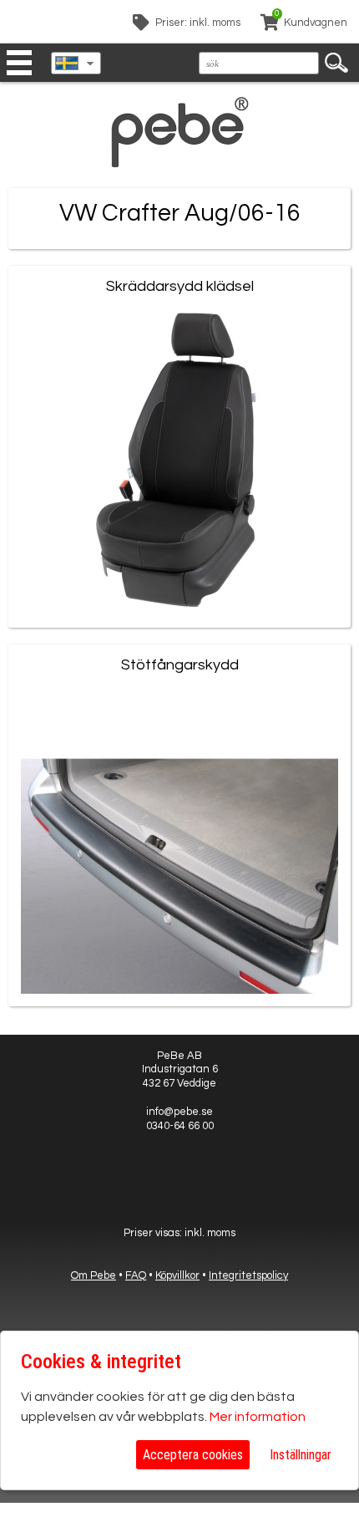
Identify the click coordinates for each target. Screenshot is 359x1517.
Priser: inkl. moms (197, 22)
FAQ (135, 1275)
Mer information (258, 1416)
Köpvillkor (177, 1275)
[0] (269, 25)
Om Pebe (93, 1275)
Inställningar (300, 1455)
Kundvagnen (315, 22)
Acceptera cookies (193, 1455)
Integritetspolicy (248, 1275)
